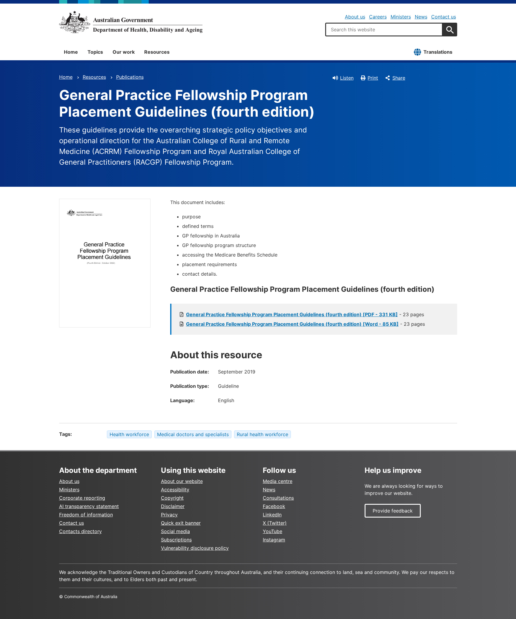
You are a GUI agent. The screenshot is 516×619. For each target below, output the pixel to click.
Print (373, 78)
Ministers (401, 17)
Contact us (443, 17)
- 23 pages (305, 314)
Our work (124, 52)
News (421, 17)
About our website (182, 481)
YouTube (272, 531)
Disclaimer (173, 506)
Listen (347, 78)
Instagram (274, 540)
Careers (378, 17)
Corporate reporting (82, 498)
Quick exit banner (181, 523)
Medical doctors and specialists (193, 434)
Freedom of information (86, 515)
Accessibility (175, 490)
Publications (130, 77)
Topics (95, 52)
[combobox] (384, 29)
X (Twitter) (275, 523)
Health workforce (129, 434)
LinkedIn (272, 515)
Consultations (278, 498)
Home (71, 52)
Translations (437, 52)
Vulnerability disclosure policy (195, 548)
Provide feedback (393, 511)
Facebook (274, 506)
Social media (175, 531)
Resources (157, 52)
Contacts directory (80, 531)
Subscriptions (176, 540)
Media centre (277, 481)
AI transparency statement (89, 506)
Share (398, 78)
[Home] (130, 22)
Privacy (169, 515)
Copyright (172, 498)
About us (355, 17)
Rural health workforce (262, 434)
